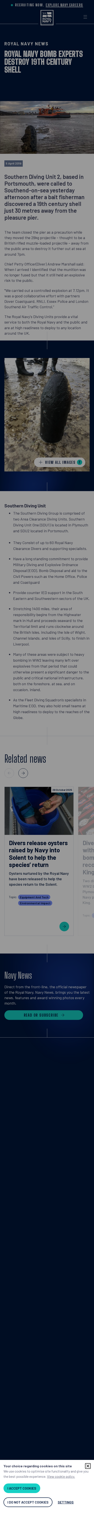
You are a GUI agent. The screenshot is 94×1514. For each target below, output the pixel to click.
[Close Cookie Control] (88, 1466)
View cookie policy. (61, 1476)
